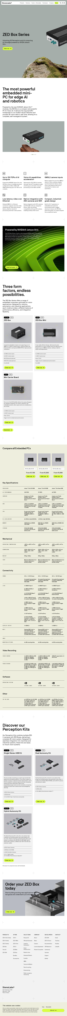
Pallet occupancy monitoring (28, 974)
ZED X (14, 937)
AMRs (25, 961)
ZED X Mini (15, 940)
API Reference (48, 946)
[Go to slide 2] (34, 154)
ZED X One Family (7, 937)
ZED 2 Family (6, 943)
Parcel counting (27, 967)
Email (56, 937)
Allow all (52, 1010)
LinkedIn (57, 946)
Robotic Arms (27, 952)
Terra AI (4, 949)
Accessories (16, 958)
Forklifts (26, 958)
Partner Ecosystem (38, 949)
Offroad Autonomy (28, 940)
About (35, 937)
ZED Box (5, 946)
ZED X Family (6, 940)
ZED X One (15, 943)
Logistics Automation (26, 944)
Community (47, 949)
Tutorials (47, 952)
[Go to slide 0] (31, 154)
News (35, 940)
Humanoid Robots (28, 955)
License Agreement (38, 946)
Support (46, 955)
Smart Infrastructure (27, 948)
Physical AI (26, 937)
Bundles (15, 955)
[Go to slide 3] (35, 154)
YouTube (57, 943)
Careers (36, 943)
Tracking (57, 940)
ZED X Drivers (48, 940)
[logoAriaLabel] (6, 3)
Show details (48, 1006)
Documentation (48, 943)
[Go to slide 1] (33, 154)
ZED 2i (14, 946)
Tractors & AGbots (28, 964)
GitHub (46, 958)
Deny (43, 1006)
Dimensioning (27, 970)
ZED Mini (15, 949)
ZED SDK (5, 952)
